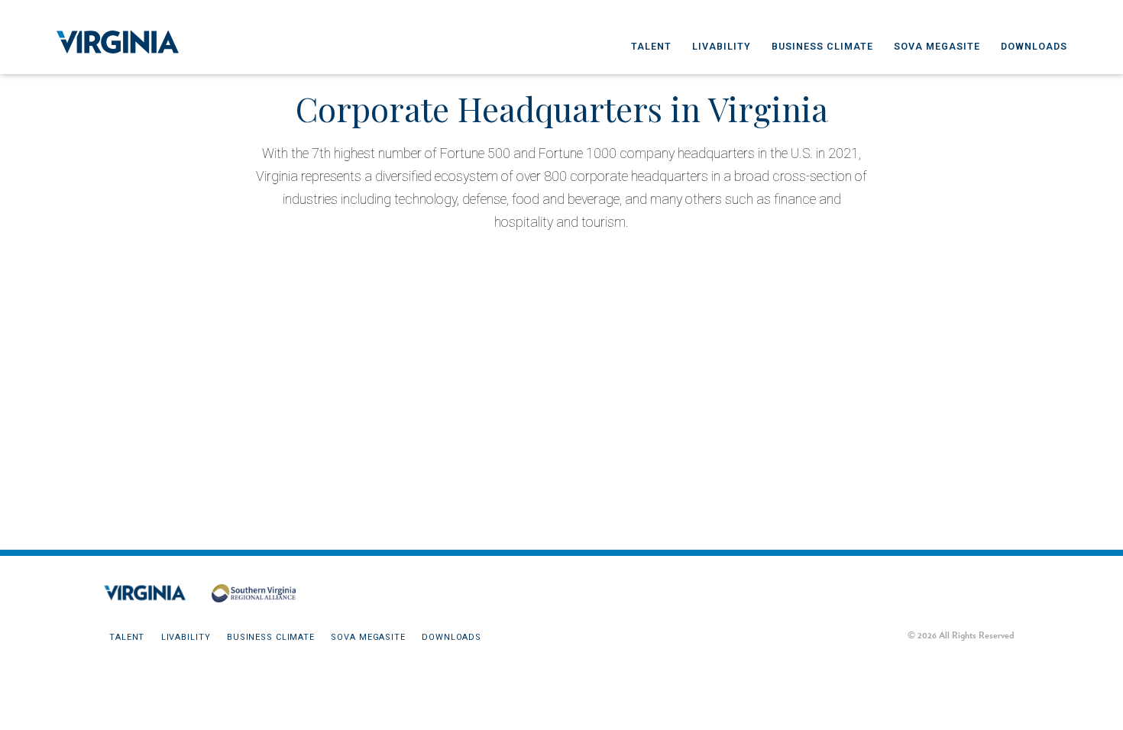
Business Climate (822, 46)
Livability (721, 46)
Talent (651, 46)
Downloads (1034, 46)
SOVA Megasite (937, 46)
